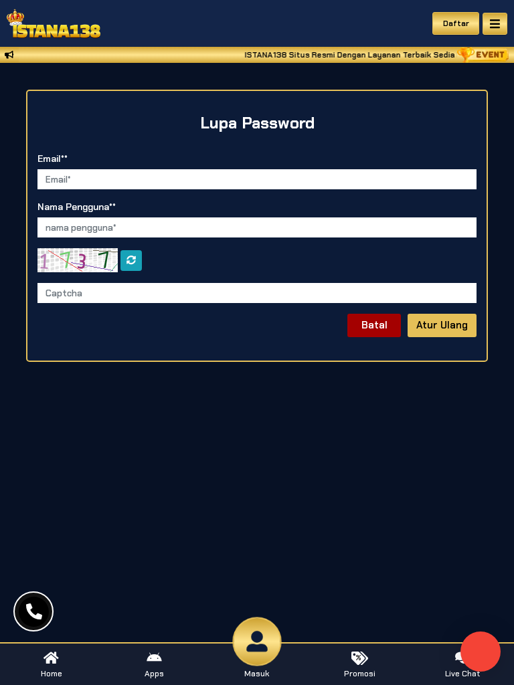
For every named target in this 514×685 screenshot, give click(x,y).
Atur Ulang (442, 325)
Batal (374, 325)
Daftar (456, 23)
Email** (52, 159)
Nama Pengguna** (76, 207)
